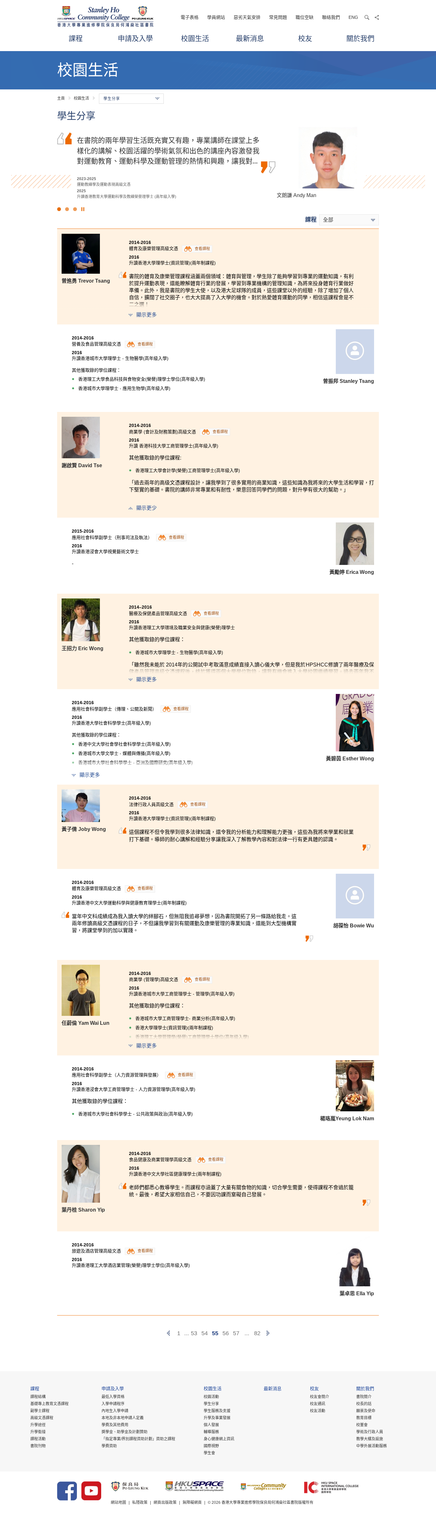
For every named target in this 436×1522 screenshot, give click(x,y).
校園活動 (211, 1397)
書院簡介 (364, 1397)
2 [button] (67, 209)
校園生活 (195, 38)
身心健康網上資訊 (219, 1439)
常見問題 (278, 17)
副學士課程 (39, 1411)
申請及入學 (135, 38)
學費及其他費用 (114, 1425)
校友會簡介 (319, 1397)
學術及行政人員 (369, 1432)
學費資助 (109, 1446)
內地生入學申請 (114, 1411)
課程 (76, 38)
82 (257, 1333)
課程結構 (38, 1397)
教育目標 (364, 1418)
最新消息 (250, 38)
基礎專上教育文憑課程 (49, 1404)
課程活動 (38, 1439)
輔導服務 (211, 1432)
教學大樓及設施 (369, 1439)
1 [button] (59, 209)
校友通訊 (317, 1404)
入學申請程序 (112, 1404)
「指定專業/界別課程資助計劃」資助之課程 (138, 1439)
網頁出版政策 (165, 1502)
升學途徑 (38, 1425)
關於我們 (360, 38)
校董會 (362, 1425)
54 (204, 1333)
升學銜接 (38, 1432)
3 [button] (75, 209)
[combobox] (349, 219)
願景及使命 (365, 1411)
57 (236, 1333)
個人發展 (211, 1425)
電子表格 (190, 17)
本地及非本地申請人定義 (122, 1418)
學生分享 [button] (111, 98)
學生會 (209, 1453)
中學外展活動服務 (371, 1446)
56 (225, 1333)
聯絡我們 (331, 17)
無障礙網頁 (192, 1502)
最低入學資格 (112, 1397)
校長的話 (364, 1404)
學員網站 (216, 17)
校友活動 (317, 1411)
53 (194, 1333)
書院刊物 (38, 1446)
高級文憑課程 (41, 1418)
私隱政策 (139, 1502)
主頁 (61, 98)
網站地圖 (118, 1502)
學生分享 (211, 1404)
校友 (305, 38)
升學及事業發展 (217, 1418)
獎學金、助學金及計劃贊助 (124, 1432)
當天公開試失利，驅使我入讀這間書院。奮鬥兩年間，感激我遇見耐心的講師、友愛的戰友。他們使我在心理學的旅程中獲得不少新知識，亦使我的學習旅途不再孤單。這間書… (168, 150)
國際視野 (211, 1446)
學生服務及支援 (217, 1411)
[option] (218, 163)
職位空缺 (304, 17)
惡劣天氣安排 (247, 17)
